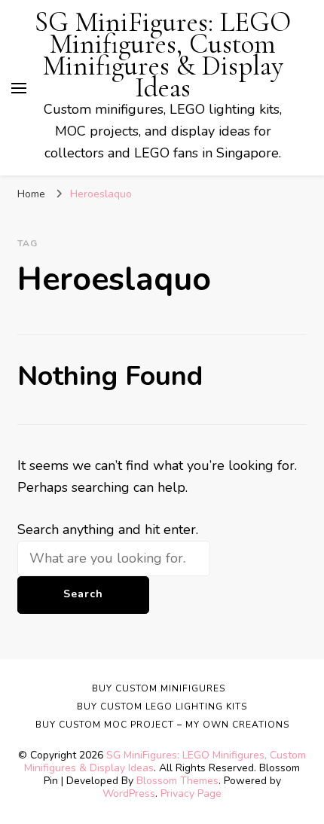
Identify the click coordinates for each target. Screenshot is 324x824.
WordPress (128, 793)
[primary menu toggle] (18, 88)
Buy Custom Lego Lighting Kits (162, 706)
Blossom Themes (177, 781)
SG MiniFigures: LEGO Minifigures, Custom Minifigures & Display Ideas (163, 55)
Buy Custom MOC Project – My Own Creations (162, 725)
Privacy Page (191, 793)
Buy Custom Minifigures (158, 688)
